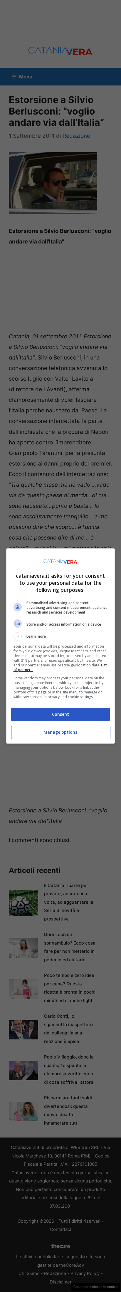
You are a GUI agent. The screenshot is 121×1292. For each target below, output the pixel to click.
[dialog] (60, 646)
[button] (61, 636)
